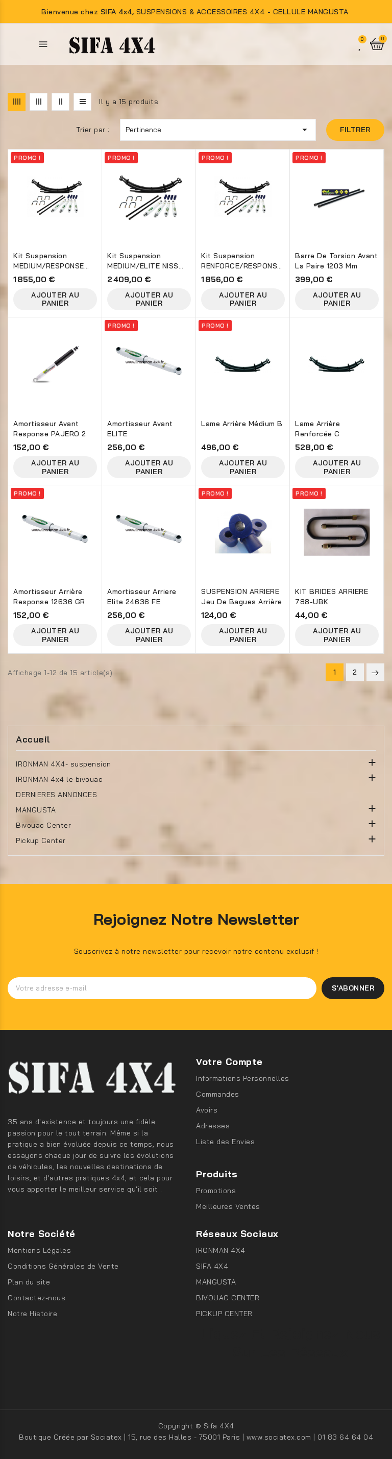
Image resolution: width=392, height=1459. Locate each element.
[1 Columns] (82, 101)
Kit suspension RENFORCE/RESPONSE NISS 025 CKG (241, 262)
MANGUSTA (36, 809)
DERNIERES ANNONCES (56, 794)
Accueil (33, 739)
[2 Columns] (60, 101)
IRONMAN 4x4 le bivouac (59, 779)
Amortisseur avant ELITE (140, 428)
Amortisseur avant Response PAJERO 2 (49, 428)
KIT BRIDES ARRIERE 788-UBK (331, 596)
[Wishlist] (360, 44)
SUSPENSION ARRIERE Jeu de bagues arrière (241, 596)
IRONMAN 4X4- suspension (63, 764)
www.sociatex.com (280, 1437)
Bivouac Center (43, 825)
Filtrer (355, 129)
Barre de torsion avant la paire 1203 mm (336, 260)
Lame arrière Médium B (242, 423)
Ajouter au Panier (55, 299)
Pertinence (218, 129)
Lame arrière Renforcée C (317, 428)
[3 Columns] (38, 101)
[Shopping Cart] (377, 44)
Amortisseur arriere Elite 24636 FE (142, 596)
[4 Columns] (16, 101)
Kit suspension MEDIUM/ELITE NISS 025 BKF (143, 262)
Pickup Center (41, 840)
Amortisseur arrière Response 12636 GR (49, 596)
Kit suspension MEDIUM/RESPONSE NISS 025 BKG (48, 262)
